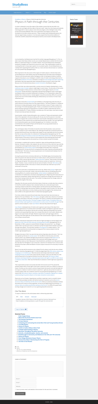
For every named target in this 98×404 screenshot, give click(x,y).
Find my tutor (74, 34)
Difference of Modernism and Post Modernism (26, 351)
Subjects (28, 12)
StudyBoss (20, 4)
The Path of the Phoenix (25, 341)
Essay (17, 346)
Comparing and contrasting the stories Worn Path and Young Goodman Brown (40, 323)
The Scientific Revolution (25, 319)
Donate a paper (52, 12)
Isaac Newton (35, 203)
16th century (55, 163)
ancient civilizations (40, 83)
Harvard (27, 296)
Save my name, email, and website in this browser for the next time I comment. (37, 389)
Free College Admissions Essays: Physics (29, 338)
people (53, 169)
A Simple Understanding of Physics (28, 329)
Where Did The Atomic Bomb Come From (29, 317)
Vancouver (34, 296)
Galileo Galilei (42, 173)
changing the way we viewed (22, 254)
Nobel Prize (55, 237)
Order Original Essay (24, 316)
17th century (36, 197)
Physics (23, 19)
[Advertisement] (39, 48)
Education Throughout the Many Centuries (30, 331)
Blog (45, 12)
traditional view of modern (22, 88)
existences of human (26, 79)
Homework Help (37, 12)
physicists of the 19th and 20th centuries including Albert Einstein (32, 222)
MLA (21, 296)
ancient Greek (30, 101)
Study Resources (17, 12)
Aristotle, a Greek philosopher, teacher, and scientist (33, 333)
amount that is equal (30, 147)
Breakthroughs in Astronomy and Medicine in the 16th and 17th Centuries (39, 334)
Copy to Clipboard (20, 309)
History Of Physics (23, 326)
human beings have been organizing (53, 79)
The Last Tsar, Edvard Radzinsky (23, 349)
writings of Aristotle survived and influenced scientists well (35, 135)
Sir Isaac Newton (23, 321)
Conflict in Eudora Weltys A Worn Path (29, 328)
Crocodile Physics (23, 324)
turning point (43, 227)
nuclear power (33, 236)
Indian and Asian (39, 159)
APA (17, 296)
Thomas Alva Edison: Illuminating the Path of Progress (33, 340)
